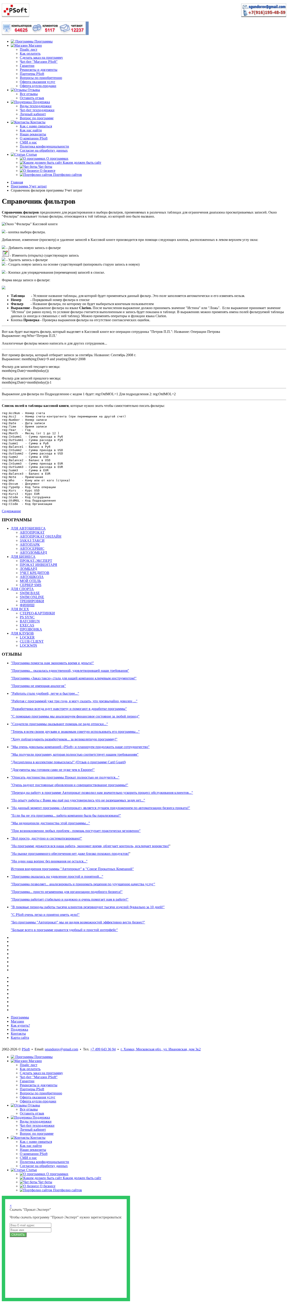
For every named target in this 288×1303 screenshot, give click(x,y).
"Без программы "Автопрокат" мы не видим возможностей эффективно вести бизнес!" (78, 922)
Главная (17, 182)
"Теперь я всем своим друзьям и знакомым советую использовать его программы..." (75, 731)
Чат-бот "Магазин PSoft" (39, 61)
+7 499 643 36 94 (103, 1049)
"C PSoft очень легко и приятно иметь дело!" (45, 915)
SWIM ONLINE (32, 597)
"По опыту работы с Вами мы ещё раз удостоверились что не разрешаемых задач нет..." (78, 800)
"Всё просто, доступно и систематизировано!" (46, 838)
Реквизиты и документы (38, 70)
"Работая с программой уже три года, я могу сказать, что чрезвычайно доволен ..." (74, 701)
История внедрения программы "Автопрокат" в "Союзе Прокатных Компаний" (72, 869)
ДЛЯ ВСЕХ (20, 609)
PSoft (26, 1049)
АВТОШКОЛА (32, 577)
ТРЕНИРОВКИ (32, 601)
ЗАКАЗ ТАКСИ (32, 540)
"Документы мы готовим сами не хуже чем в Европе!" (53, 770)
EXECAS (27, 625)
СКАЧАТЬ (18, 1234)
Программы (20, 1017)
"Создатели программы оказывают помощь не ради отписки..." (59, 724)
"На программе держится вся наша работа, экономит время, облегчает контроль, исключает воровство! (90, 846)
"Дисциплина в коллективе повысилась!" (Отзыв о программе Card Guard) (68, 762)
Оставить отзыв (32, 98)
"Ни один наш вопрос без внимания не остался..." (49, 861)
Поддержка (19, 1029)
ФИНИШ (27, 605)
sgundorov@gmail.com (61, 1049)
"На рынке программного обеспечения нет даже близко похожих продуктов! (70, 854)
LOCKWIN (28, 645)
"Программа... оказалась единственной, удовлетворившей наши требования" (70, 670)
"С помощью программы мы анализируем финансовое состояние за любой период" (75, 716)
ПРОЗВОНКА (31, 629)
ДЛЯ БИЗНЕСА (23, 557)
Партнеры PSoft (32, 74)
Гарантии (27, 66)
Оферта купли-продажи (38, 86)
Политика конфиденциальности (44, 146)
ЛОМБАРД (28, 569)
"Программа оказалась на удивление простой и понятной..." (57, 876)
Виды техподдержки (36, 106)
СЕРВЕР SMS (30, 585)
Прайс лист (28, 49)
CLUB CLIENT (32, 641)
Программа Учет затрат (29, 186)
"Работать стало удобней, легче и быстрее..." (45, 693)
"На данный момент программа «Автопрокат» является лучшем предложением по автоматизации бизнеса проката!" (100, 808)
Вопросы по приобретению (41, 78)
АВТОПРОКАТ (32, 532)
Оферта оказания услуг (37, 82)
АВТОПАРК (30, 544)
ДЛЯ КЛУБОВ (22, 633)
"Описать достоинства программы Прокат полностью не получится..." (65, 777)
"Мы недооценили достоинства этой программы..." (50, 823)
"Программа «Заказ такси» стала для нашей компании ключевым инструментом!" (74, 678)
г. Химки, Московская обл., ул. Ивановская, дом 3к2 (161, 1049)
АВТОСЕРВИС (32, 548)
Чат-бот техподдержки (37, 110)
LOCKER (27, 637)
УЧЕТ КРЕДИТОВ (34, 573)
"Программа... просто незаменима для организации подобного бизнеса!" (67, 892)
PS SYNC (27, 617)
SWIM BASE (30, 593)
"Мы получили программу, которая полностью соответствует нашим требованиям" (75, 754)
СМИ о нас (28, 142)
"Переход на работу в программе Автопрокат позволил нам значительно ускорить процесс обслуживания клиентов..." (102, 792)
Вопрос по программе (37, 118)
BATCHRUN (30, 621)
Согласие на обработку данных (44, 150)
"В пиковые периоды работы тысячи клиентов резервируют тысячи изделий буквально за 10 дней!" (88, 907)
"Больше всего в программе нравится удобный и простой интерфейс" (64, 930)
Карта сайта (20, 1037)
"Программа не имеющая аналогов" (38, 686)
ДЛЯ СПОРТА (22, 589)
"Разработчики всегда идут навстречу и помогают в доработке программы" (69, 709)
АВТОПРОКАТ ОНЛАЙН (40, 536)
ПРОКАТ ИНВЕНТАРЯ (38, 565)
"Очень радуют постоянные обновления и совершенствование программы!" (69, 785)
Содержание (11, 511)
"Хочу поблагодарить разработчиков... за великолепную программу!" (64, 739)
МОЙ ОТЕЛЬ (30, 581)
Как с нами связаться (36, 126)
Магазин (17, 1021)
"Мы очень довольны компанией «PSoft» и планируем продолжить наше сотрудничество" (80, 747)
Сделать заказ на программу (41, 57)
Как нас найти (31, 130)
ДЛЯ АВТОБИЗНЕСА (28, 528)
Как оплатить (30, 53)
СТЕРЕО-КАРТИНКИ (37, 613)
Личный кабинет (33, 114)
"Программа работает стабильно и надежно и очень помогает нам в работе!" (69, 899)
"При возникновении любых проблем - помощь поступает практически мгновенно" (76, 831)
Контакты (18, 1033)
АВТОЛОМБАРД (33, 552)
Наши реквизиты (33, 134)
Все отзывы (29, 94)
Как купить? (20, 1025)
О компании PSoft (33, 138)
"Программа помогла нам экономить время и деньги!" (52, 663)
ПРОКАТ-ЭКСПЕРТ (36, 561)
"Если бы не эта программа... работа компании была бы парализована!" (66, 815)
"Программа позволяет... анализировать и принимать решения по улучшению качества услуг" (83, 884)
